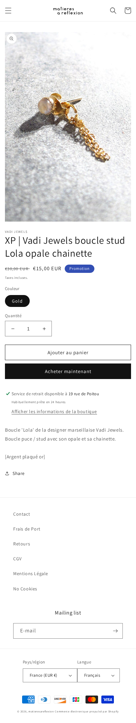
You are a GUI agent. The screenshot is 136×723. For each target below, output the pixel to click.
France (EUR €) (43, 675)
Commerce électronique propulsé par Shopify (87, 711)
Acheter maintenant (68, 371)
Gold (17, 301)
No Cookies (25, 589)
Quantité (13, 316)
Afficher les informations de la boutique (54, 411)
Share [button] (19, 473)
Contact (21, 514)
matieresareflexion (41, 711)
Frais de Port (27, 529)
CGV (17, 559)
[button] (8, 10)
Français (92, 675)
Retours (21, 544)
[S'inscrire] (115, 631)
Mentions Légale (30, 573)
